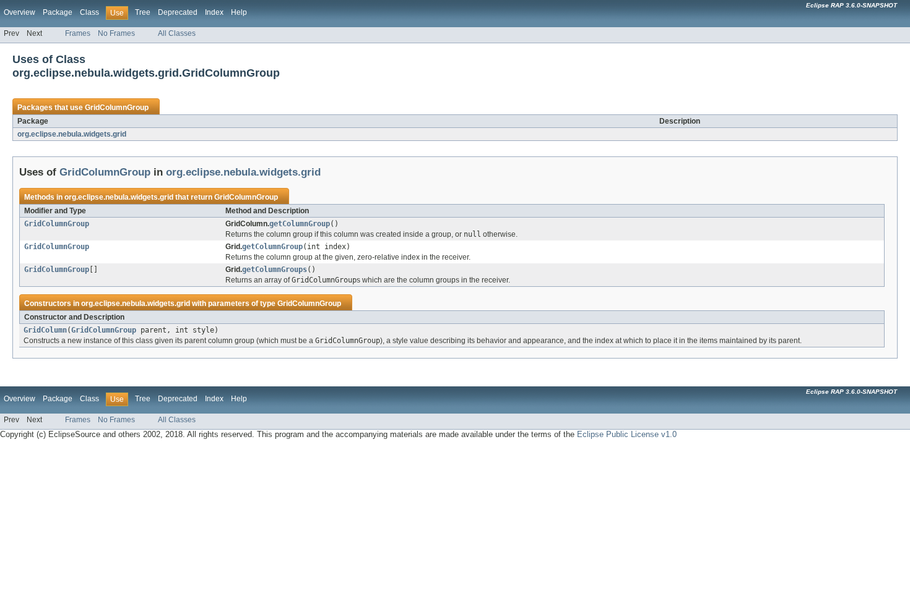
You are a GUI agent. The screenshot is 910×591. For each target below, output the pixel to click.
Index (214, 12)
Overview (19, 12)
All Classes (177, 33)
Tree (142, 12)
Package (57, 12)
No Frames (116, 33)
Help (239, 12)
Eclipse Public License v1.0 (627, 434)
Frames (77, 33)
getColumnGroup (299, 223)
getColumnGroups (274, 269)
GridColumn (45, 330)
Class (89, 12)
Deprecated (177, 12)
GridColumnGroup (117, 107)
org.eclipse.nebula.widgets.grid (71, 134)
